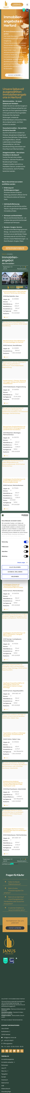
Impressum (4, 1080)
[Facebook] (6, 1051)
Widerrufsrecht (5, 1088)
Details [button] (6, 317)
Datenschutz (5, 1083)
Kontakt (3, 1077)
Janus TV (3, 1068)
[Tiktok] (10, 1051)
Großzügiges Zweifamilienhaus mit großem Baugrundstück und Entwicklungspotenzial (14, 480)
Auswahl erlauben (15, 571)
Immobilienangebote (7, 1059)
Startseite (4, 254)
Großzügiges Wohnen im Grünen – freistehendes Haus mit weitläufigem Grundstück (15, 830)
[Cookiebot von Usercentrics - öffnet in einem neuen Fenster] (21, 515)
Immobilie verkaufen (7, 1062)
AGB (2, 1085)
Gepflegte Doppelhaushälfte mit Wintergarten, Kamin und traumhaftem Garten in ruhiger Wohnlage (13, 685)
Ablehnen (15, 576)
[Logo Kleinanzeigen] (21, 1051)
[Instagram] (3, 1051)
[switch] (26, 546)
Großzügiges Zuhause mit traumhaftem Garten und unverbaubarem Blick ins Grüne (13, 586)
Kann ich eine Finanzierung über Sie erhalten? (13, 890)
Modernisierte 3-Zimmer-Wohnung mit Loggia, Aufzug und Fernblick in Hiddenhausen (14, 382)
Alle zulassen (15, 567)
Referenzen (4, 1065)
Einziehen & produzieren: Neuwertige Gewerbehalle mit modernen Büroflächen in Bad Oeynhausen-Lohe (13, 783)
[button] (15, 882)
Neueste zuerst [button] (21, 268)
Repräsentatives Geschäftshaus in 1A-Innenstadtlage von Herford (14, 341)
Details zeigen (21, 562)
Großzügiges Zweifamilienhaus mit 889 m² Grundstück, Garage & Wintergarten (14, 634)
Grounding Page (6, 1091)
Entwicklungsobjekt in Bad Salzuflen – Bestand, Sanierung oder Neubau (14, 292)
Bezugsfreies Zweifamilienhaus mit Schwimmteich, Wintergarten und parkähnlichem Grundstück (14, 428)
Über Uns (4, 1071)
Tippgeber (4, 1074)
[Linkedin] (18, 1051)
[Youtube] (14, 1051)
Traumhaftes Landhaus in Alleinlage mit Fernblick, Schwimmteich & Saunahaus (14, 734)
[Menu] (28, 4)
